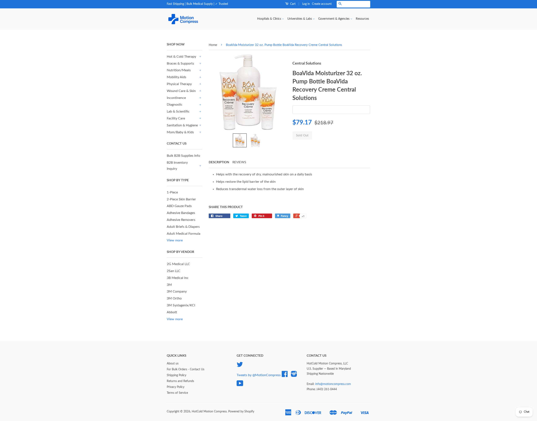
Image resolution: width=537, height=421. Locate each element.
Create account (322, 4)
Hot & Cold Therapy (181, 56)
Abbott (172, 312)
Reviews (239, 162)
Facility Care (176, 118)
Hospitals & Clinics (269, 18)
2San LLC (173, 271)
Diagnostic (174, 104)
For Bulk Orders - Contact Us (185, 369)
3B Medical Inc (178, 278)
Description (219, 162)
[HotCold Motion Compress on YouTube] (240, 384)
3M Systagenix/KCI (181, 305)
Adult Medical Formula (183, 233)
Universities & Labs (300, 18)
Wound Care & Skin (181, 91)
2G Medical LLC (178, 264)
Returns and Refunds (180, 381)
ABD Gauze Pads (179, 206)
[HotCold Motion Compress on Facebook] (285, 375)
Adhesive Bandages (181, 213)
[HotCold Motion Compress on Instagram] (294, 375)
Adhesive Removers (181, 220)
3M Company (177, 291)
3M (169, 284)
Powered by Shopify (241, 411)
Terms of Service (177, 392)
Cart (292, 4)
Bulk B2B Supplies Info (183, 155)
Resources (362, 18)
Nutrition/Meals (179, 70)
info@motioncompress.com (333, 384)
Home (213, 45)
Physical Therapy (179, 84)
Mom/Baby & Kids (180, 132)
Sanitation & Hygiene (182, 125)
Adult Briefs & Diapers (183, 226)
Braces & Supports (180, 63)
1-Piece (172, 192)
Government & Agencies (334, 18)
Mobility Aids (176, 77)
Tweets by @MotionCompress (259, 375)
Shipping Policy (176, 375)
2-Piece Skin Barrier (181, 199)
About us (173, 363)
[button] (240, 140)
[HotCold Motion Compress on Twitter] (240, 366)
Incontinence (176, 98)
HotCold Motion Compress (209, 411)
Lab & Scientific (178, 111)
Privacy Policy (175, 387)
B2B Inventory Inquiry (177, 165)
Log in (306, 4)
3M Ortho (174, 298)
